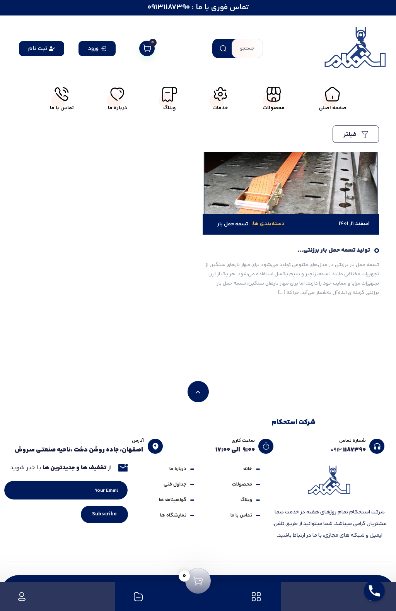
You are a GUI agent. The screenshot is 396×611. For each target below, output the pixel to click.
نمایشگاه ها (173, 515)
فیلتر (350, 134)
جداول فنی (175, 484)
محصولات (242, 484)
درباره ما (177, 469)
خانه (247, 469)
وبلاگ (246, 500)
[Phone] (374, 590)
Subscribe (104, 514)
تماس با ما (241, 515)
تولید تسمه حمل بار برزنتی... (333, 250)
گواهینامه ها (172, 500)
